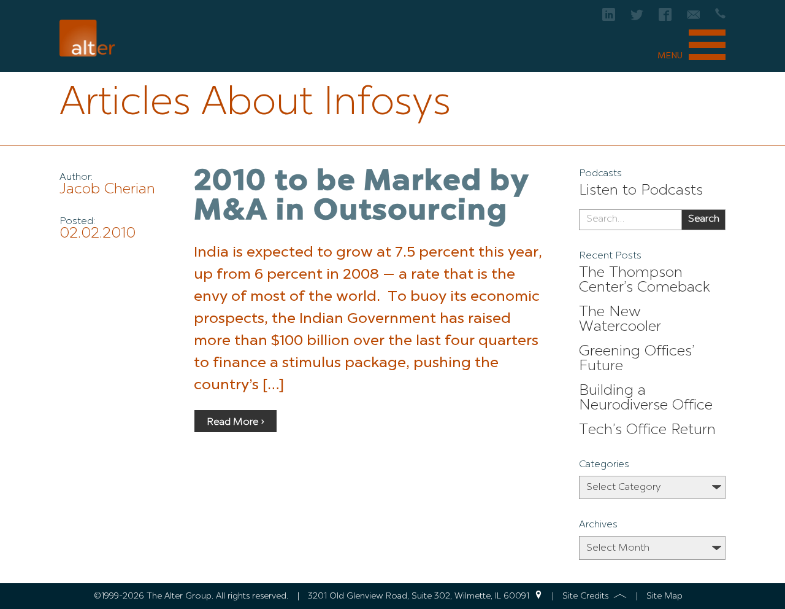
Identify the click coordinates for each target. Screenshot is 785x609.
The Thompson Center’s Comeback (644, 280)
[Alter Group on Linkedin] (608, 18)
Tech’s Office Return (647, 430)
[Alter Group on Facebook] (665, 18)
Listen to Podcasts (641, 191)
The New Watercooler (620, 320)
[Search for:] (630, 219)
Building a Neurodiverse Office (646, 398)
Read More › (235, 422)
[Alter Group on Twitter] (636, 18)
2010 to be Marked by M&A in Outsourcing (362, 197)
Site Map (664, 596)
